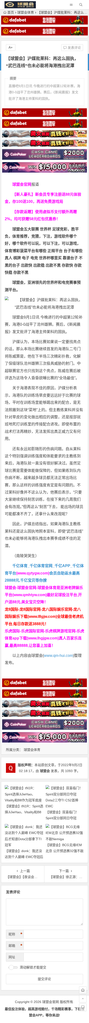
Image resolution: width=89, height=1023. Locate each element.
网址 (12, 957)
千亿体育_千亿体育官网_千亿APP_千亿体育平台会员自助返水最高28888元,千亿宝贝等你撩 (44, 573)
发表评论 (74, 48)
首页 (10, 12)
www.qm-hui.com (58, 656)
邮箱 (15, 945)
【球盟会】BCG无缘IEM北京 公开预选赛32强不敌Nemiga (65, 851)
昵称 (15, 934)
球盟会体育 (25, 12)
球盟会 (45, 771)
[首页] (83, 990)
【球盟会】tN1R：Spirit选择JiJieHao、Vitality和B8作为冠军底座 (24, 812)
